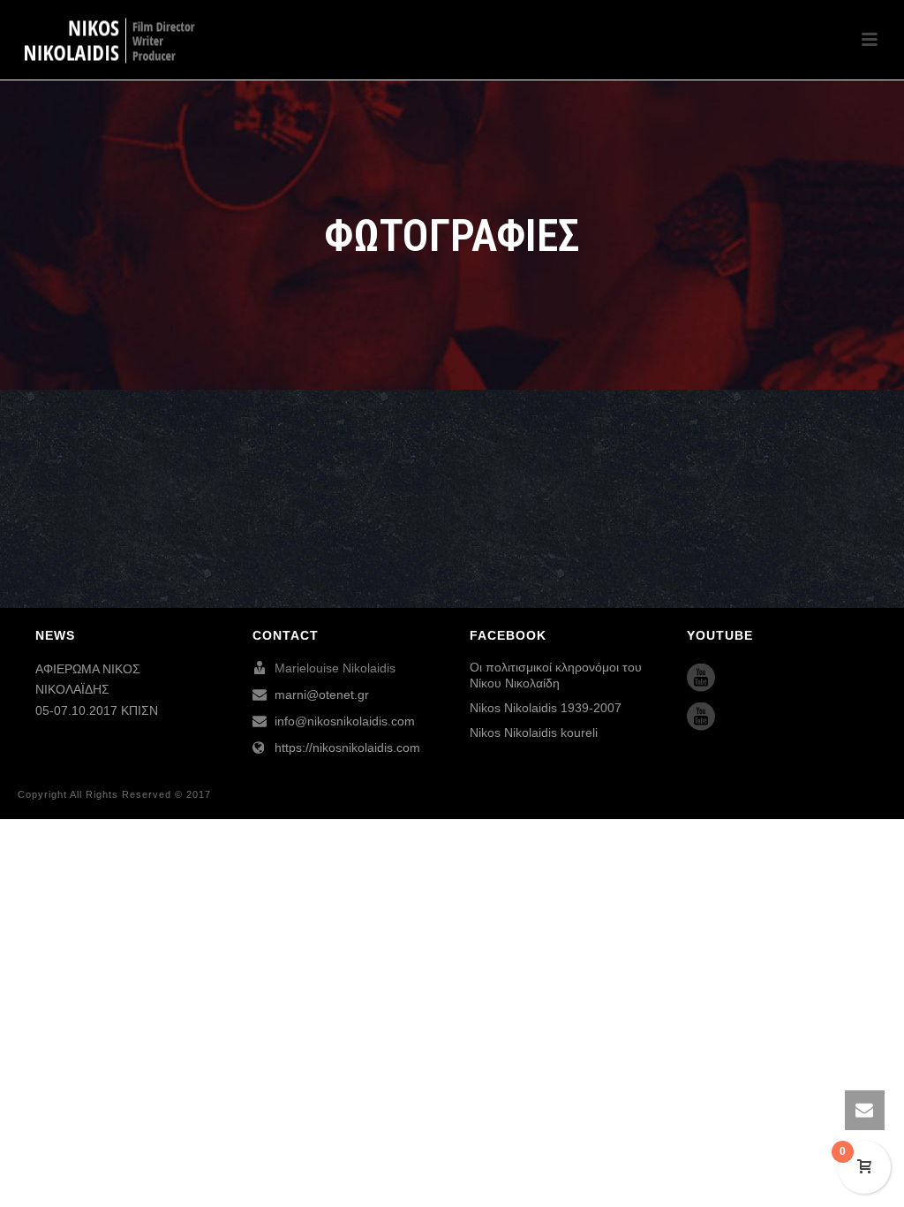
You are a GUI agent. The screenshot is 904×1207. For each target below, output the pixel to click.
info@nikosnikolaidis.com (345, 721)
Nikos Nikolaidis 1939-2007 (546, 708)
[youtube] (701, 679)
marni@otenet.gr (322, 694)
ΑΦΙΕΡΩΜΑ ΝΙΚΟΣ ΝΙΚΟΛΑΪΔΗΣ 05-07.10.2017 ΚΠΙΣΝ (96, 689)
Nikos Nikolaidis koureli (534, 732)
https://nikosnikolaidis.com (347, 747)
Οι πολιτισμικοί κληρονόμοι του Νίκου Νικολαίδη (556, 675)
